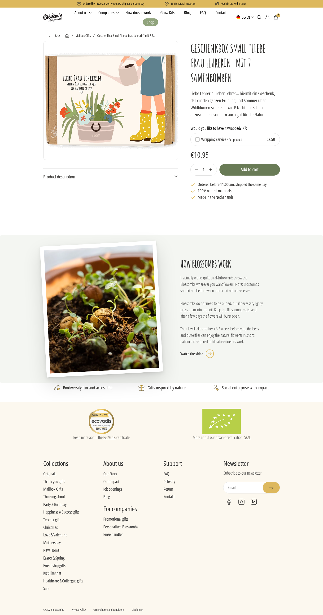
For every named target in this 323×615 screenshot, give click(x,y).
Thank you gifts (54, 481)
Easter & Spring (54, 558)
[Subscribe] (271, 487)
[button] (259, 17)
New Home (51, 550)
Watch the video (191, 353)
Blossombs (58, 609)
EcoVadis (109, 437)
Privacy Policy (78, 609)
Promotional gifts (115, 519)
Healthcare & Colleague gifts (63, 581)
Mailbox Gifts (53, 489)
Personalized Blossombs (120, 527)
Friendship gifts (54, 565)
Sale (46, 588)
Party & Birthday (55, 504)
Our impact (111, 481)
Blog (106, 496)
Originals (49, 473)
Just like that (52, 573)
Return (168, 489)
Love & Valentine (55, 535)
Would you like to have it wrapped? (216, 128)
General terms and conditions (108, 609)
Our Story (110, 473)
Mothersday (52, 542)
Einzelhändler (113, 534)
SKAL (247, 437)
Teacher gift (51, 519)
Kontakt (169, 496)
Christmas (50, 527)
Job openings (112, 489)
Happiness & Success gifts (61, 512)
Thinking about (54, 496)
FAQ (166, 473)
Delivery (169, 481)
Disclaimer (137, 609)
